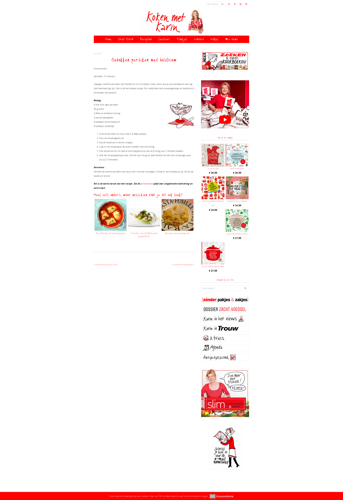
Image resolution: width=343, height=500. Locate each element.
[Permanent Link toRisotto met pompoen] (177, 229)
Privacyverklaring (225, 496)
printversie (147, 183)
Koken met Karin (171, 22)
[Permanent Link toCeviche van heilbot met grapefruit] (144, 229)
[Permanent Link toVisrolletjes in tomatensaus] (110, 229)
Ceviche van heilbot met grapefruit (144, 235)
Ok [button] (212, 496)
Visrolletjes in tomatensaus (110, 233)
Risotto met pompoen (177, 233)
